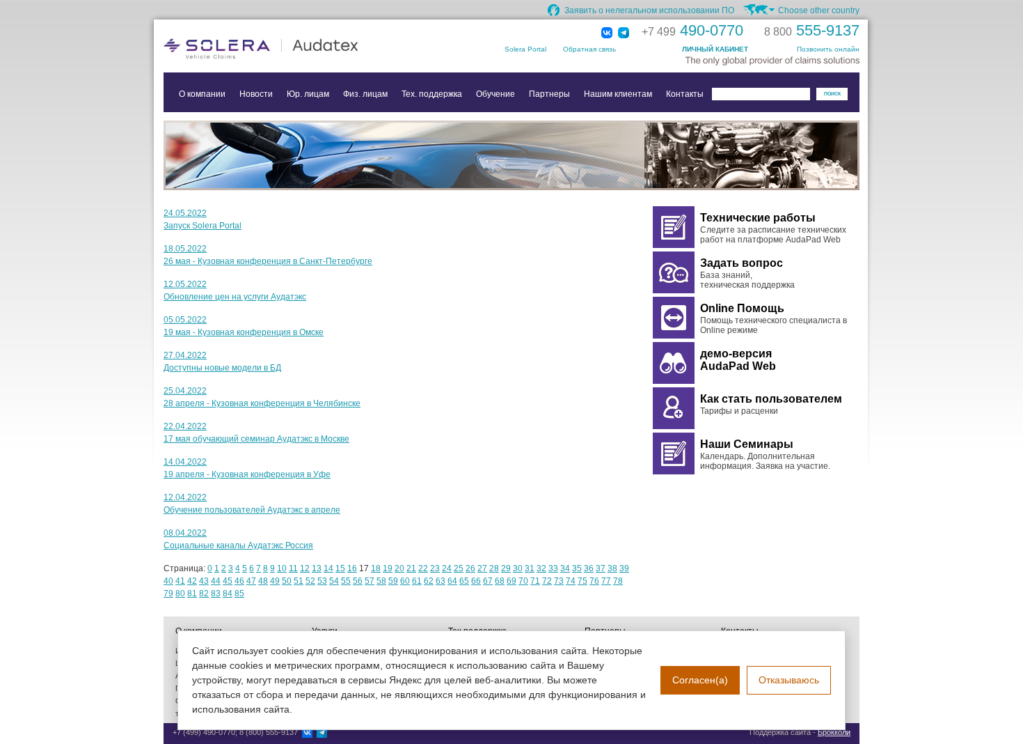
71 (535, 581)
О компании (202, 94)
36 (589, 568)
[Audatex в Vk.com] (606, 33)
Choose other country (818, 10)
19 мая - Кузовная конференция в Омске (244, 332)
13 (317, 568)
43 (204, 581)
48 (263, 581)
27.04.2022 (185, 355)
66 (476, 581)
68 (500, 581)
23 (435, 568)
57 (369, 581)
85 (239, 593)
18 (376, 568)
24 (447, 568)
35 (577, 568)
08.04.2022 (185, 533)
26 (470, 568)
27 (482, 568)
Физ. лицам (365, 94)
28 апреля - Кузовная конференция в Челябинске (262, 403)
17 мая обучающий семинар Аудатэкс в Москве (256, 439)
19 (387, 568)
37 (600, 568)
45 (227, 581)
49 (275, 581)
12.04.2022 (185, 497)
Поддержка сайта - (800, 732)
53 (322, 581)
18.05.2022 (185, 249)
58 (381, 581)
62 (429, 581)
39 (624, 568)
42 (192, 581)
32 (541, 568)
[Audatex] (303, 49)
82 (204, 593)
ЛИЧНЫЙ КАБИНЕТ (715, 49)
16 (352, 568)
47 (251, 581)
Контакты (685, 94)
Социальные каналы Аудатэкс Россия (238, 545)
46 (239, 581)
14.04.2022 (185, 462)
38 (612, 568)
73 (559, 581)
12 (305, 568)
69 (511, 581)
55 (346, 581)
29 (506, 568)
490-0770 (692, 30)
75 (582, 581)
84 (227, 593)
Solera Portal (525, 49)
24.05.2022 (185, 213)
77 (606, 581)
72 (547, 581)
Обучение (495, 94)
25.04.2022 (185, 391)
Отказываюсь (789, 679)
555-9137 (811, 30)
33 (553, 568)
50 (287, 581)
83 (216, 593)
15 (340, 568)
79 (168, 593)
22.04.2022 (185, 426)
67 (488, 581)
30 (518, 568)
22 (423, 568)
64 (452, 581)
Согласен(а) (700, 679)
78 (618, 581)
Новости (256, 94)
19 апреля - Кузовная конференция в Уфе (247, 474)
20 (399, 568)
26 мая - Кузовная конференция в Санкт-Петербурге (268, 261)
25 (458, 568)
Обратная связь (589, 49)
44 (216, 581)
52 (310, 581)
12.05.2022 (185, 284)
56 (358, 581)
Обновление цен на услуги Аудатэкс (235, 297)
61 (417, 581)
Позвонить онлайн (828, 49)
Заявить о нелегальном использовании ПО (649, 10)
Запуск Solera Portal (202, 226)
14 (328, 568)
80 (180, 593)
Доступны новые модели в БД (222, 368)
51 (298, 581)
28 (494, 568)
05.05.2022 (185, 320)
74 (571, 581)
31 (529, 568)
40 (168, 581)
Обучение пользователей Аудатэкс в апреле (252, 510)
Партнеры (549, 94)
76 (594, 581)
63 (440, 581)
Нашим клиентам (618, 94)
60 (405, 581)
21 (411, 568)
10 (282, 568)
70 (523, 581)
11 (293, 568)
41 (180, 581)
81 (192, 593)
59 (393, 581)
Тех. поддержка (432, 94)
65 (464, 581)
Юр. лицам (308, 94)
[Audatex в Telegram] (623, 33)
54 (334, 581)
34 (565, 568)
